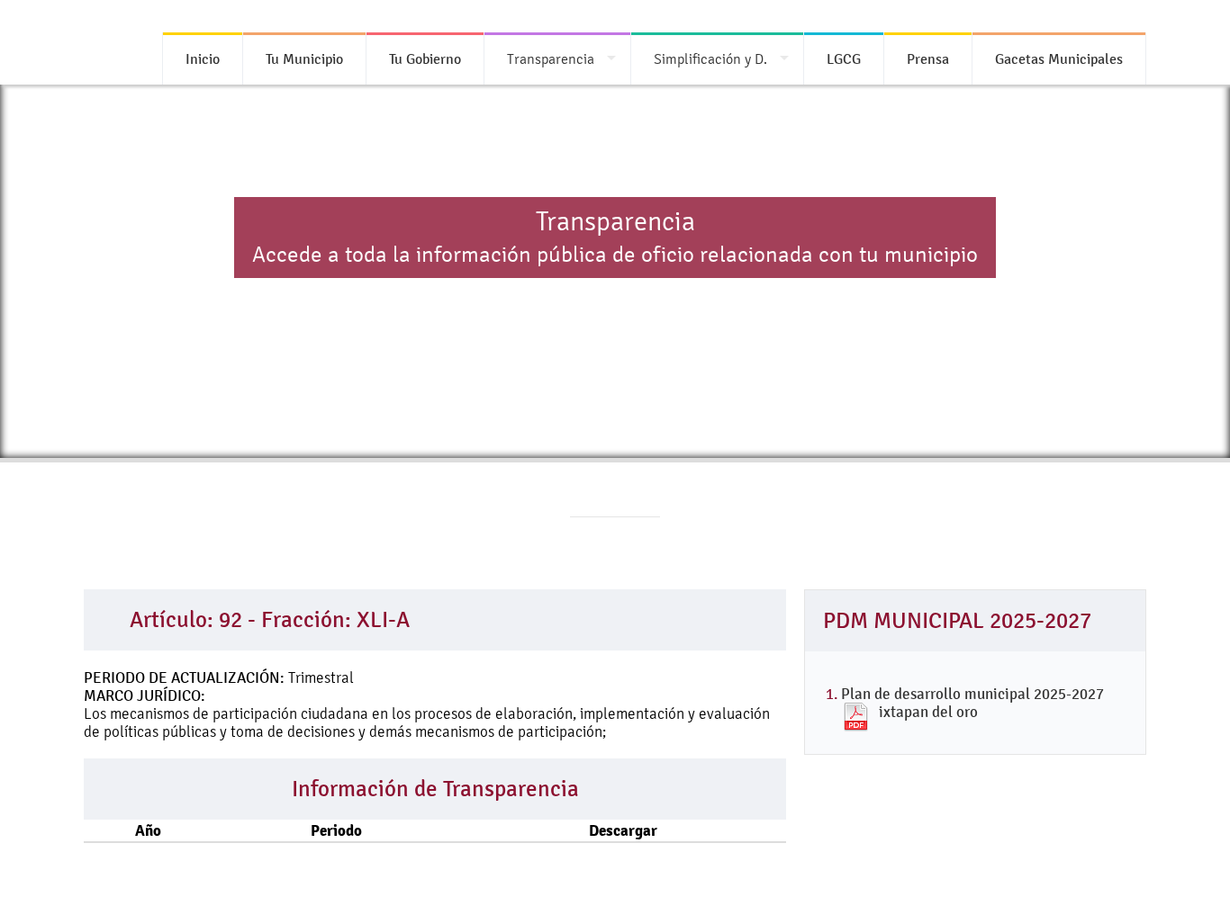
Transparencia (550, 58)
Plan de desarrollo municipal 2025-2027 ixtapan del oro (972, 703)
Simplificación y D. (710, 58)
